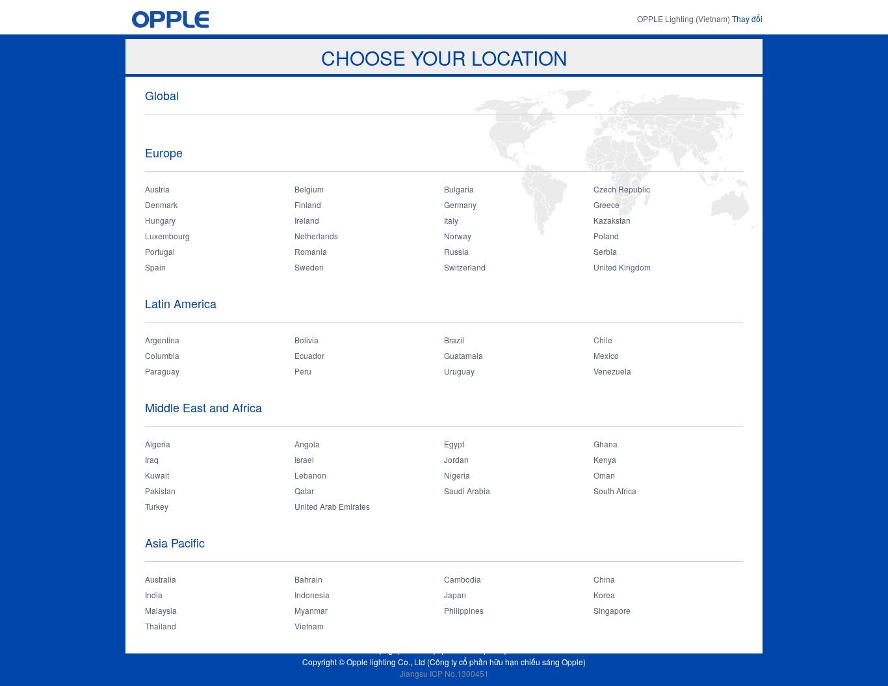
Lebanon (310, 475)
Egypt (454, 443)
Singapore (612, 610)
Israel (304, 459)
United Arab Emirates (332, 506)
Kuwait (157, 475)
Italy (451, 220)
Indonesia (312, 594)
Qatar (304, 490)
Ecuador (309, 355)
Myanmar (311, 610)
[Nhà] (195, 19)
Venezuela (612, 370)
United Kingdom (622, 266)
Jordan (456, 459)
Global (162, 94)
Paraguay (162, 370)
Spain (155, 266)
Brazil (454, 339)
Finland (307, 204)
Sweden (309, 266)
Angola (307, 443)
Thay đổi (747, 18)
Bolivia (306, 339)
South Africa (615, 490)
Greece (607, 204)
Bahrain (308, 579)
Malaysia (161, 610)
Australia (160, 579)
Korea (604, 594)
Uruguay (459, 370)
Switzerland (465, 266)
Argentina (162, 339)
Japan (455, 594)
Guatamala (463, 355)
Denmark (161, 204)
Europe (164, 152)
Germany (460, 204)
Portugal (160, 251)
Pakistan (160, 490)
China (604, 579)
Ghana (606, 443)
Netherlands (316, 235)
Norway (457, 235)
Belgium (309, 188)
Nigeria (457, 475)
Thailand (160, 625)
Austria (157, 188)
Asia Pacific (175, 542)
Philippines (464, 610)
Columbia (162, 355)
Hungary (160, 220)
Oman (604, 475)
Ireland (306, 220)
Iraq (152, 459)
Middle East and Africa (203, 407)
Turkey (156, 506)
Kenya (605, 459)
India (154, 594)
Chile (603, 339)
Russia (456, 251)
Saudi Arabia (467, 490)
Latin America (180, 303)
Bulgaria (459, 188)
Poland (606, 235)
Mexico (606, 355)
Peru (302, 370)
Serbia (605, 251)
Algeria (157, 443)
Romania (310, 251)
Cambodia (462, 579)
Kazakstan (612, 220)
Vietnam (309, 625)
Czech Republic (622, 188)
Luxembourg (167, 235)
